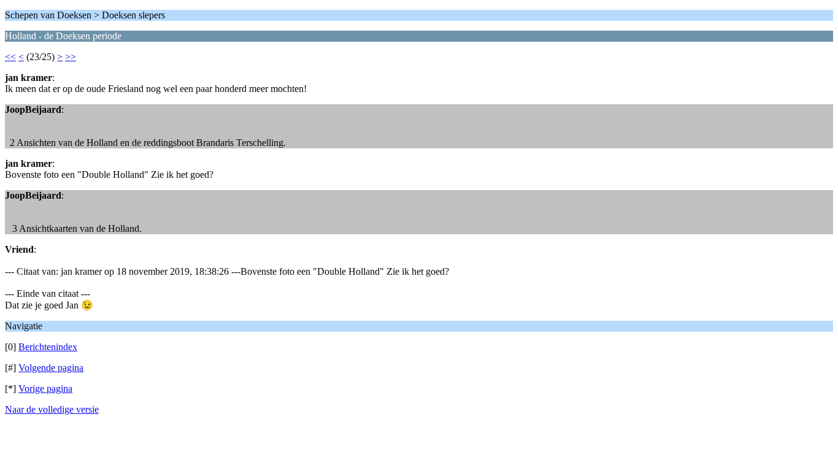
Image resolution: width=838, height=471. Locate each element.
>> (70, 57)
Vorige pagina (45, 388)
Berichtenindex (47, 347)
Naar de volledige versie (52, 409)
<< (10, 57)
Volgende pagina (50, 367)
